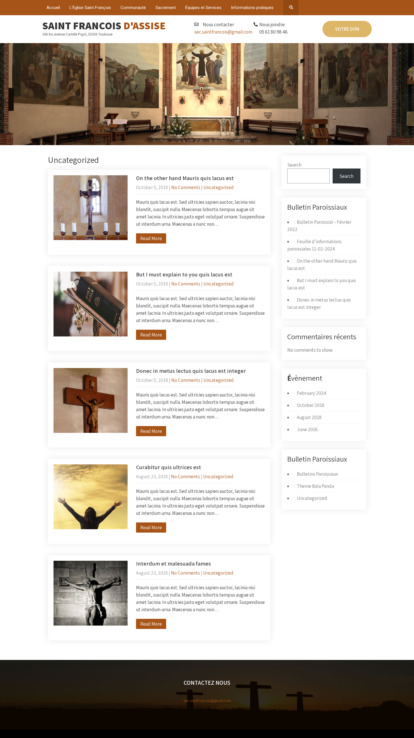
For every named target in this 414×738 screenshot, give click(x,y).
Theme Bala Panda (315, 486)
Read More (151, 238)
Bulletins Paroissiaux (317, 474)
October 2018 (310, 405)
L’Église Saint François (90, 7)
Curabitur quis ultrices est (168, 467)
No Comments (185, 187)
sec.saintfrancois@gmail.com (223, 32)
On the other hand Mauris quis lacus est (185, 178)
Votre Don (347, 29)
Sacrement (165, 7)
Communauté (133, 7)
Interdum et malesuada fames (173, 563)
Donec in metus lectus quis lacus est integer (191, 370)
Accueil (53, 7)
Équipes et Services (203, 7)
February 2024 (311, 393)
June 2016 (307, 429)
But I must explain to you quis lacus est (184, 274)
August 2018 (309, 417)
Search (294, 165)
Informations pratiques (252, 7)
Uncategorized (218, 187)
